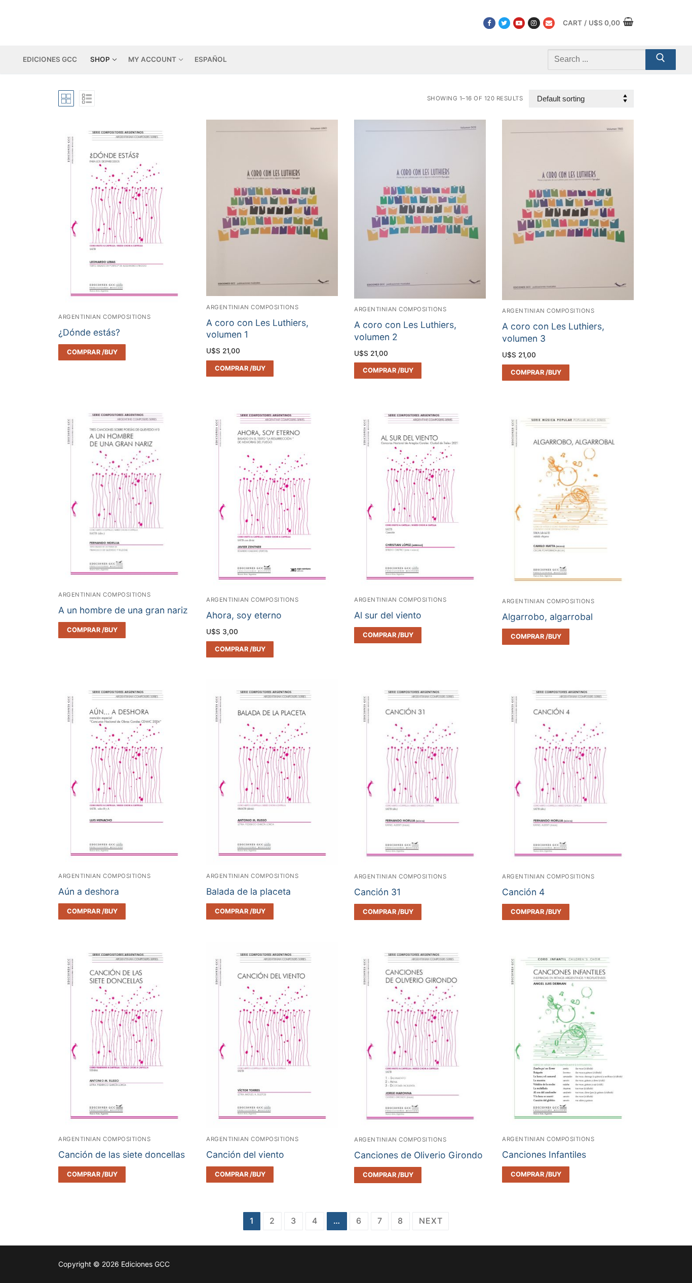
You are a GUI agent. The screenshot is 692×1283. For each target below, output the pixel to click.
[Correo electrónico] (549, 23)
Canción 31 (377, 892)
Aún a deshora (88, 891)
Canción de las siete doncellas (121, 1154)
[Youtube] (519, 23)
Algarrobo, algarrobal (547, 616)
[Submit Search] (660, 59)
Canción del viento (245, 1154)
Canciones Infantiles (544, 1154)
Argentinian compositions (104, 316)
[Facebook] (489, 23)
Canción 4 (523, 892)
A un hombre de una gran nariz (123, 610)
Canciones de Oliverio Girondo (418, 1155)
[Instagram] (534, 23)
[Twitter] (504, 23)
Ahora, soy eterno (244, 615)
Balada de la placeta (248, 891)
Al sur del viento (387, 615)
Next (430, 1221)
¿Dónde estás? (89, 332)
